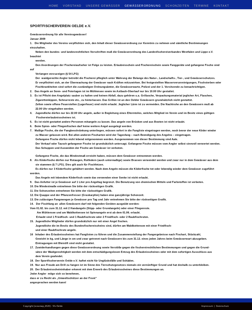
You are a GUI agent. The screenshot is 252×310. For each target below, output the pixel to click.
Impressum (207, 306)
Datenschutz (222, 306)
